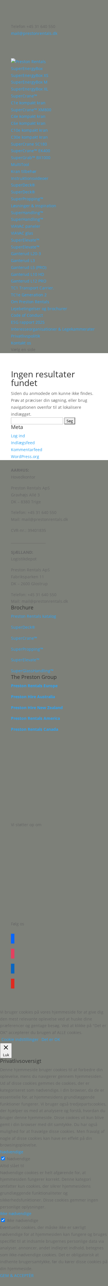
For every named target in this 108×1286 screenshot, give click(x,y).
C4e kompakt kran (28, 116)
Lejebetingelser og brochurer (39, 308)
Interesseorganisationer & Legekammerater (53, 329)
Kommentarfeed (26, 449)
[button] (54, 1282)
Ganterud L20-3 (26, 253)
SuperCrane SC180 (29, 144)
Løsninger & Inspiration (33, 205)
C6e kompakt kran (28, 123)
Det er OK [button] (50, 1039)
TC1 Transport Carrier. (32, 288)
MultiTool (20, 164)
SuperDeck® (23, 185)
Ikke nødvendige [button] (15, 1213)
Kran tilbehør (24, 171)
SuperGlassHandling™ (32, 670)
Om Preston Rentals (30, 301)
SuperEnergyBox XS (29, 75)
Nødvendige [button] (11, 1152)
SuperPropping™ (27, 199)
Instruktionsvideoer (29, 178)
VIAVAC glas (22, 233)
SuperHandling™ (27, 212)
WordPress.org (25, 456)
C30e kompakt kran (29, 137)
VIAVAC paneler (25, 226)
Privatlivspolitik (25, 336)
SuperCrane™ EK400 (30, 150)
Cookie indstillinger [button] (20, 1039)
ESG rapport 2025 (28, 322)
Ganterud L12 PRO (28, 281)
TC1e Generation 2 (29, 295)
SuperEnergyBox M (29, 82)
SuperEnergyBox (27, 68)
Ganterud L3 (23, 260)
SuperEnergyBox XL (29, 89)
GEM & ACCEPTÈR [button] (17, 1275)
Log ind (18, 435)
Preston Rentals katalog (33, 616)
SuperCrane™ (24, 96)
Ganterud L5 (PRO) (28, 267)
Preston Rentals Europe (34, 685)
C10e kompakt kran (29, 130)
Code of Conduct (27, 315)
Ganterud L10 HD (27, 274)
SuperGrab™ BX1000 (30, 157)
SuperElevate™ (25, 240)
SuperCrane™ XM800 (31, 109)
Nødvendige (18, 1158)
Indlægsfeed (23, 442)
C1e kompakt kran (28, 103)
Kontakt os (21, 343)
